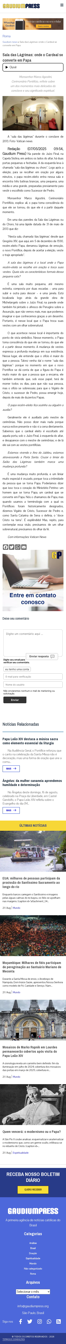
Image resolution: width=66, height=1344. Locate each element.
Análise (33, 1243)
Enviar (15, 700)
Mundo (16, 908)
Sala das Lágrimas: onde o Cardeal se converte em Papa (33, 57)
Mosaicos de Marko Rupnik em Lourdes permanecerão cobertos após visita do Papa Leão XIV (30, 1051)
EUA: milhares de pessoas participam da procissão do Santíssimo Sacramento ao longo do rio (31, 882)
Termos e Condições (14, 1339)
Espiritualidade (21, 1152)
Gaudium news (10, 42)
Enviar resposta (39, 656)
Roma (6, 36)
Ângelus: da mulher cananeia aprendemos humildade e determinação (32, 783)
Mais (9, 769)
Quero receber (33, 1189)
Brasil (33, 1248)
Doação (33, 1253)
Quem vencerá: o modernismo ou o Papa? (32, 1132)
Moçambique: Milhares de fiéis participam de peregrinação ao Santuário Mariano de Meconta (32, 967)
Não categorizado (33, 1268)
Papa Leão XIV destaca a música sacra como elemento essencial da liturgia (30, 741)
